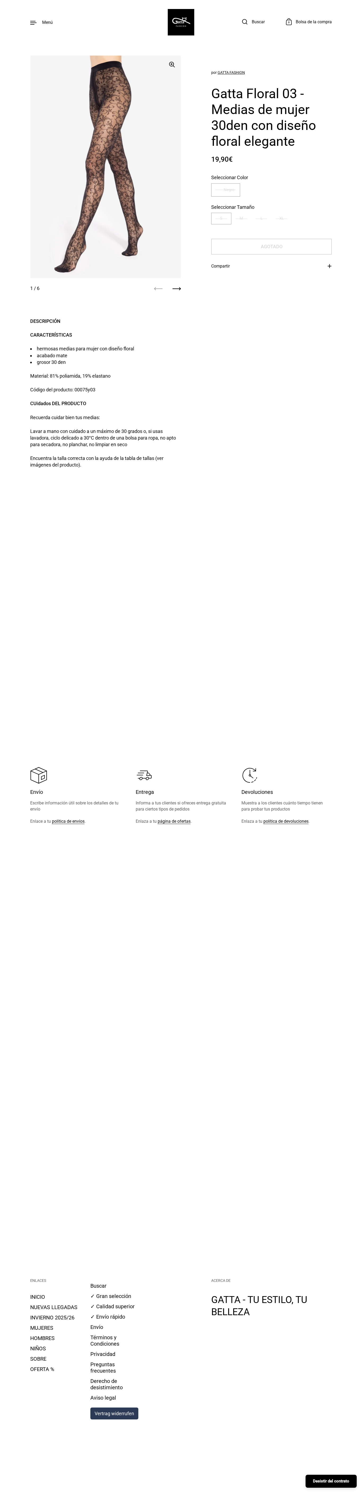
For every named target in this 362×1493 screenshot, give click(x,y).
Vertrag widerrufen (114, 1413)
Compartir (220, 266)
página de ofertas (174, 821)
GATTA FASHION (231, 72)
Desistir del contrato (331, 1481)
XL (281, 218)
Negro (229, 189)
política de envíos (68, 821)
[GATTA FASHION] (181, 22)
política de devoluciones (285, 821)
